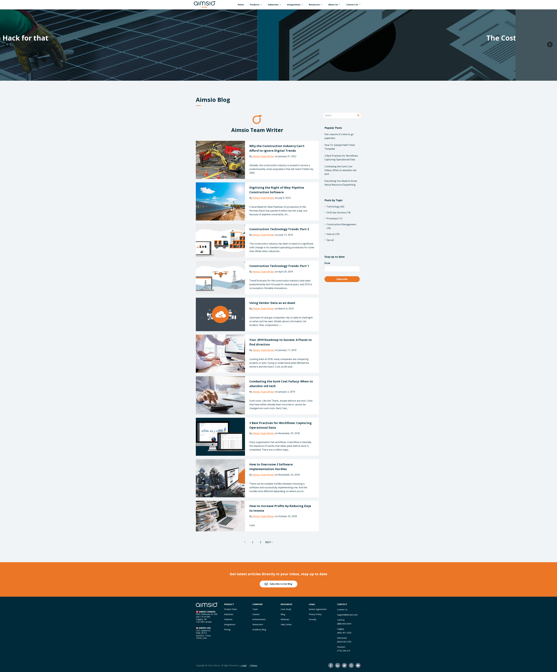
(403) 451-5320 (344, 632)
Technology (335, 206)
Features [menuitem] (228, 619)
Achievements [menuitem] (259, 619)
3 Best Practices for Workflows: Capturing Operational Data (341, 157)
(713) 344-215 (343, 650)
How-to (333, 234)
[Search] (358, 115)
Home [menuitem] (241, 4)
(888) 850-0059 (344, 623)
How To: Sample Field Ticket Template (339, 146)
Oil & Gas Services (338, 212)
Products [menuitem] (254, 4)
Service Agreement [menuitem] (318, 609)
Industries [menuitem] (273, 4)
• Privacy (253, 665)
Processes (334, 218)
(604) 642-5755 (344, 641)
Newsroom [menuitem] (257, 624)
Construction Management (341, 226)
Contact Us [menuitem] (352, 4)
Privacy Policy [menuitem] (315, 614)
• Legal (242, 665)
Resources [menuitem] (314, 4)
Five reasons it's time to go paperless (339, 136)
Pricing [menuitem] (227, 629)
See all (330, 240)
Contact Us (342, 609)
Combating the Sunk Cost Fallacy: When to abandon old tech (340, 170)
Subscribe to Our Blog (280, 583)
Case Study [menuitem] (286, 609)
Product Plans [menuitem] (230, 609)
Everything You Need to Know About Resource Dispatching (340, 182)
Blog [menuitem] (283, 614)
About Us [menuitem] (333, 4)
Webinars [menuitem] (285, 619)
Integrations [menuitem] (293, 4)
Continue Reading (278, 51)
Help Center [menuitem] (286, 624)
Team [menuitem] (255, 609)
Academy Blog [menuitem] (259, 629)
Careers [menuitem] (256, 614)
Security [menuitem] (312, 619)
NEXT (268, 542)
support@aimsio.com (347, 614)
